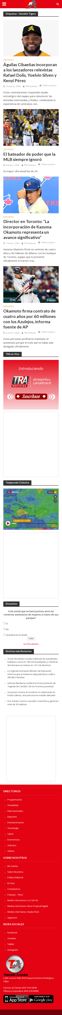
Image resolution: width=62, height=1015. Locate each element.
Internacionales (15, 810)
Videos (10, 850)
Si (7, 623)
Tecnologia (13, 828)
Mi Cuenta (12, 866)
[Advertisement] (31, 444)
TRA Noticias (31, 86)
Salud (10, 833)
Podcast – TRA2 (15, 894)
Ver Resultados (31, 643)
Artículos (11, 845)
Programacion (14, 799)
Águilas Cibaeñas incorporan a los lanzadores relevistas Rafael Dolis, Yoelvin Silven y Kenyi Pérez (30, 72)
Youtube (11, 938)
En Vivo (11, 883)
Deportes (8, 60)
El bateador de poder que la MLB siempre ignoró (29, 157)
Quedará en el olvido (16, 634)
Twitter (10, 944)
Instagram (12, 949)
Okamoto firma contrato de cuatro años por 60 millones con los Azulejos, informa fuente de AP (29, 318)
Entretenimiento (15, 822)
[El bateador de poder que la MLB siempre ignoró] (31, 127)
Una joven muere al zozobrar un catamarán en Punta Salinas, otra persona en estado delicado (31, 694)
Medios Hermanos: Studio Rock (23, 911)
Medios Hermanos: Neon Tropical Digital (27, 906)
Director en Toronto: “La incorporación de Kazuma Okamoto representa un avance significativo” (27, 229)
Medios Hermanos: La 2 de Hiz (22, 900)
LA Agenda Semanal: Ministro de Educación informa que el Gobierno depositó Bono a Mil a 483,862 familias (31, 674)
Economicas (13, 839)
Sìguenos (12, 917)
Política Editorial (15, 877)
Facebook (12, 932)
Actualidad (12, 805)
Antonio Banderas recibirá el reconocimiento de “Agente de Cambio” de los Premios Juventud (31, 685)
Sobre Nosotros (15, 871)
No (7, 629)
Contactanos (13, 888)
